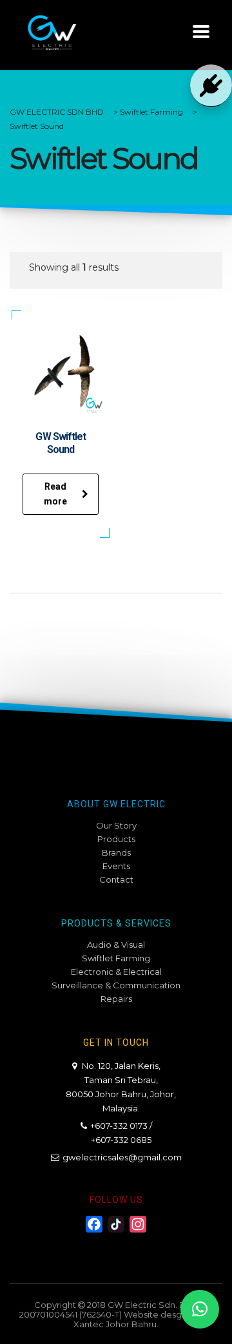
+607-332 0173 (119, 1125)
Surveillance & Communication (116, 985)
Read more (55, 493)
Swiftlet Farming (116, 958)
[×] (199, 1309)
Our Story (116, 825)
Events (116, 866)
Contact (116, 879)
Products (116, 839)
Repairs (116, 999)
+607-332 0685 (121, 1140)
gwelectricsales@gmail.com (122, 1157)
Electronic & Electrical (116, 971)
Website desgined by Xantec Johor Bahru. (143, 1319)
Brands (116, 852)
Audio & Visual (116, 944)
